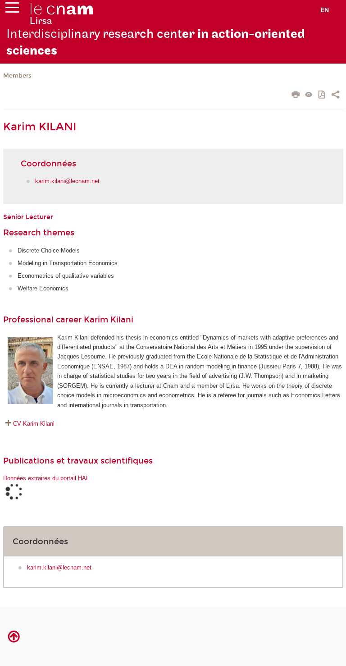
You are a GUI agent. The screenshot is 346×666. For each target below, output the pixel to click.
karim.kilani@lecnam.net (67, 181)
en (324, 10)
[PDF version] (322, 95)
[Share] (335, 95)
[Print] (296, 95)
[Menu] (12, 9)
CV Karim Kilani (34, 423)
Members (17, 75)
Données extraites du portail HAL (46, 478)
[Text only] (309, 95)
